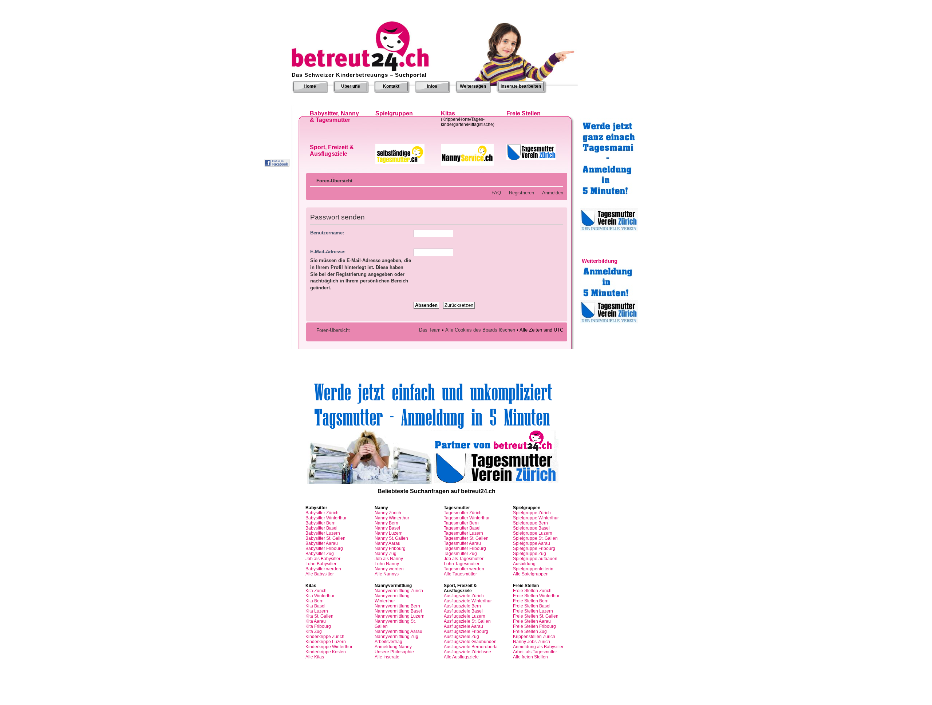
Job (463, 558)
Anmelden (552, 192)
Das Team (430, 330)
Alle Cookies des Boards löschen (480, 330)
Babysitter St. (325, 538)
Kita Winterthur (320, 595)
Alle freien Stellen (530, 657)
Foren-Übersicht (334, 180)
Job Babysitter (322, 558)
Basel (462, 528)
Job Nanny (389, 558)
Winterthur (467, 517)
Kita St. (319, 616)
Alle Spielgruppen (531, 574)
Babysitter (322, 512)
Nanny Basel (387, 528)
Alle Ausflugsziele (461, 657)
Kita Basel (315, 606)
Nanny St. (391, 538)
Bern (461, 523)
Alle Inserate (387, 657)
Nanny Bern (386, 523)
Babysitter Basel (321, 528)
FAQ (496, 192)
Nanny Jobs (531, 641)
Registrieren (521, 192)
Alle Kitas (314, 657)
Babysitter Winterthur (326, 517)
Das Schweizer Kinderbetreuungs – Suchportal (359, 75)
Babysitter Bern (320, 523)
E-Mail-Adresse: (327, 251)
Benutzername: (327, 232)
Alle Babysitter (319, 574)
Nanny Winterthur (392, 517)
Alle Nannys (387, 574)
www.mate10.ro (466, 695)
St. (466, 538)
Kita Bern (314, 600)
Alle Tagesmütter (460, 574)
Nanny (388, 512)
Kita (316, 590)
